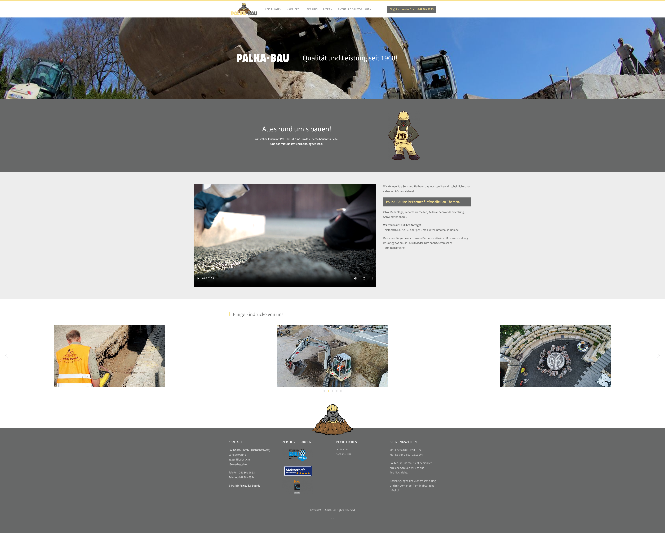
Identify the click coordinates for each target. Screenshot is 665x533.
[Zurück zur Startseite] (244, 9)
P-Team (328, 9)
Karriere (293, 9)
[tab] (324, 391)
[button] (6, 356)
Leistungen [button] (273, 9)
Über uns (311, 9)
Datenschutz (344, 454)
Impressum (342, 449)
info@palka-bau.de (447, 230)
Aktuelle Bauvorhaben (354, 9)
